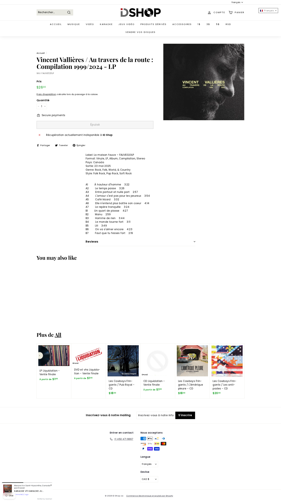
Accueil (56, 24)
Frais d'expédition (46, 94)
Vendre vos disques (140, 32)
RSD (228, 24)
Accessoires (182, 24)
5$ (218, 24)
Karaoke (106, 24)
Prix (39, 81)
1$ (199, 24)
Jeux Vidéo (127, 24)
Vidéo (90, 24)
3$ (208, 24)
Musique (74, 24)
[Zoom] (203, 82)
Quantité (43, 100)
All (58, 334)
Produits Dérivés (153, 24)
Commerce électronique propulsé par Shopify (149, 495)
